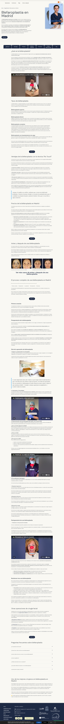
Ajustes (51, 722)
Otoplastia (14, 627)
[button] (32, 647)
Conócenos (14, 2)
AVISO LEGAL (6, 719)
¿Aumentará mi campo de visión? (17, 669)
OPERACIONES (6, 710)
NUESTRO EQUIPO (7, 712)
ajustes (33, 722)
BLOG (5, 713)
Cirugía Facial (6, 8)
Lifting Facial (14, 624)
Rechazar (45, 722)
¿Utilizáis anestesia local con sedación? (18, 661)
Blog (19, 2)
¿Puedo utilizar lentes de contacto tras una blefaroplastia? (22, 654)
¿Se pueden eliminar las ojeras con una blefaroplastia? (21, 665)
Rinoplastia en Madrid (16, 619)
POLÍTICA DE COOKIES (8, 717)
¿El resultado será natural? (16, 646)
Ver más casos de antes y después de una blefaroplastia (32, 273)
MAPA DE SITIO (6, 715)
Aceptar (39, 722)
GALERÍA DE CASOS (7, 708)
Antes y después (25, 2)
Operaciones (7, 2)
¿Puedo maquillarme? (15, 658)
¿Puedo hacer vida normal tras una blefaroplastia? (20, 650)
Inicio (2, 8)
